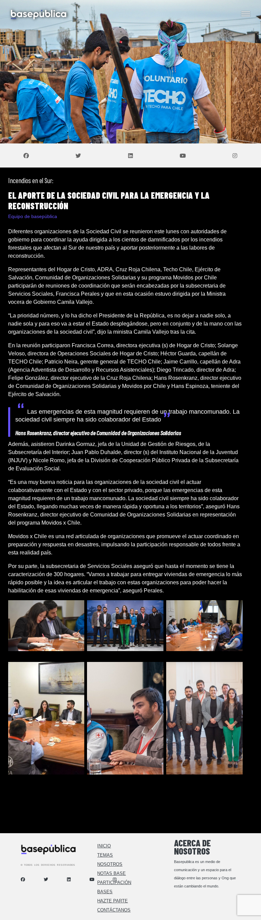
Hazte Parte (112, 901)
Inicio (104, 846)
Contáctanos (113, 910)
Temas (105, 855)
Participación (114, 882)
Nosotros (109, 864)
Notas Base (111, 873)
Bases (104, 892)
